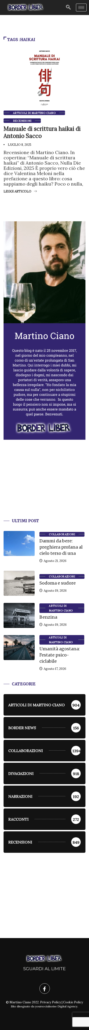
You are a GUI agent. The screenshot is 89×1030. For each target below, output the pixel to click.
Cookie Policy (73, 1002)
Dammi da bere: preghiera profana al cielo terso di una (61, 547)
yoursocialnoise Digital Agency (56, 1006)
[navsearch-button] (68, 7)
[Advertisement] (44, 484)
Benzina (48, 617)
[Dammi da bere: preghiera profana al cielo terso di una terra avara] (19, 543)
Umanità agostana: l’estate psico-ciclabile (59, 655)
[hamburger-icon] (81, 7)
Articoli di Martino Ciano (34, 113)
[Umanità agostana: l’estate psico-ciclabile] (19, 647)
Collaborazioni (62, 534)
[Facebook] (44, 988)
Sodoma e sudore (57, 583)
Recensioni (22, 120)
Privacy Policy (50, 1002)
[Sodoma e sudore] (19, 583)
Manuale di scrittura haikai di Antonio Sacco (42, 132)
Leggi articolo (17, 191)
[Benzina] (19, 615)
